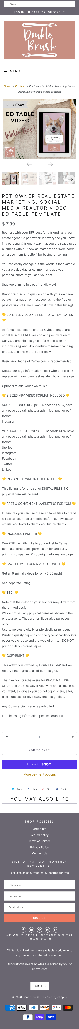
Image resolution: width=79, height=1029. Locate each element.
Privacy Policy (39, 847)
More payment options (39, 774)
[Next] (50, 163)
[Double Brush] (39, 41)
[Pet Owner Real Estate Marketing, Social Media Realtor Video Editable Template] (39, 129)
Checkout (56, 12)
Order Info (39, 828)
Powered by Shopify (54, 997)
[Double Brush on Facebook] (23, 930)
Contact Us (39, 853)
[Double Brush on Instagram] (47, 930)
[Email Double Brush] (55, 930)
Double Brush (31, 997)
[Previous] (29, 163)
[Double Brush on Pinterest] (39, 930)
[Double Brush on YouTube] (31, 930)
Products (20, 86)
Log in (19, 12)
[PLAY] (39, 129)
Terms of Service (39, 841)
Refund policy (39, 835)
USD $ (38, 985)
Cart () (37, 12)
